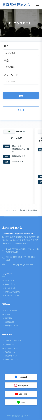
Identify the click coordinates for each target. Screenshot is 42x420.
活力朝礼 (6, 314)
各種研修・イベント (10, 326)
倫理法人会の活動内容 (11, 292)
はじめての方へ (8, 280)
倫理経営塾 (7, 318)
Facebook (23, 376)
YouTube (23, 393)
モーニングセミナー (10, 288)
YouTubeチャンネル (10, 359)
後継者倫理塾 (8, 322)
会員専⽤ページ (8, 352)
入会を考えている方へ (11, 295)
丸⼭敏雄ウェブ (8, 344)
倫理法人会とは (8, 284)
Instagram (23, 385)
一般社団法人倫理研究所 (11, 341)
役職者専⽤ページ (9, 356)
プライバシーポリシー (11, 348)
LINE (23, 402)
